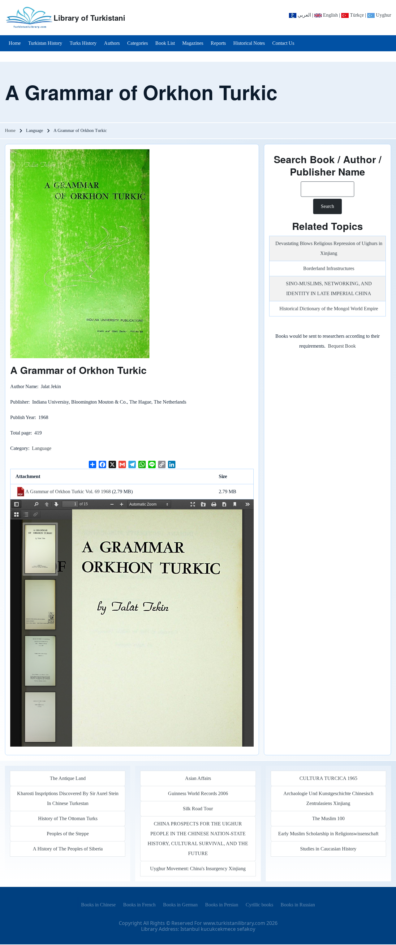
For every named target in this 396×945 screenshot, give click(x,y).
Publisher (19, 402)
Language (41, 448)
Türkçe (356, 15)
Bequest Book (342, 346)
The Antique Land (68, 778)
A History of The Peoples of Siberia (68, 848)
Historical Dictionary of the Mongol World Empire (328, 308)
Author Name (23, 386)
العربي (303, 15)
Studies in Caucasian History (328, 848)
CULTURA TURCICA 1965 (328, 778)
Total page (20, 432)
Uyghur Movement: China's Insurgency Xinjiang (198, 868)
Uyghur (383, 15)
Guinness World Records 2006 (198, 793)
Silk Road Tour (198, 808)
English (330, 15)
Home (10, 130)
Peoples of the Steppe (68, 833)
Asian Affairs (198, 778)
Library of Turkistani (89, 17)
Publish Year (22, 417)
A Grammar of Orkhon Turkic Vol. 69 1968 (68, 491)
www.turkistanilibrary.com (234, 923)
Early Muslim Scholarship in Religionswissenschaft (328, 833)
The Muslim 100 (328, 818)
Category (19, 448)
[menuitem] (14, 43)
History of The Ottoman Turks (67, 818)
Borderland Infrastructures (328, 268)
